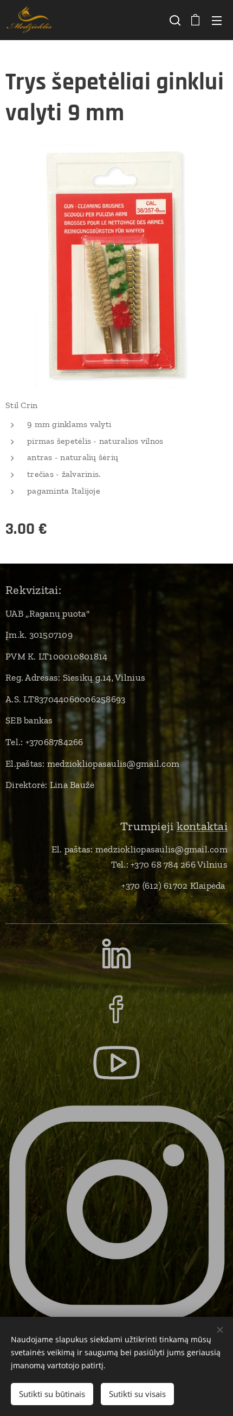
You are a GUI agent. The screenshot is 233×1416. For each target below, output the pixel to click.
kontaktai (202, 826)
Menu (217, 20)
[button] (174, 20)
